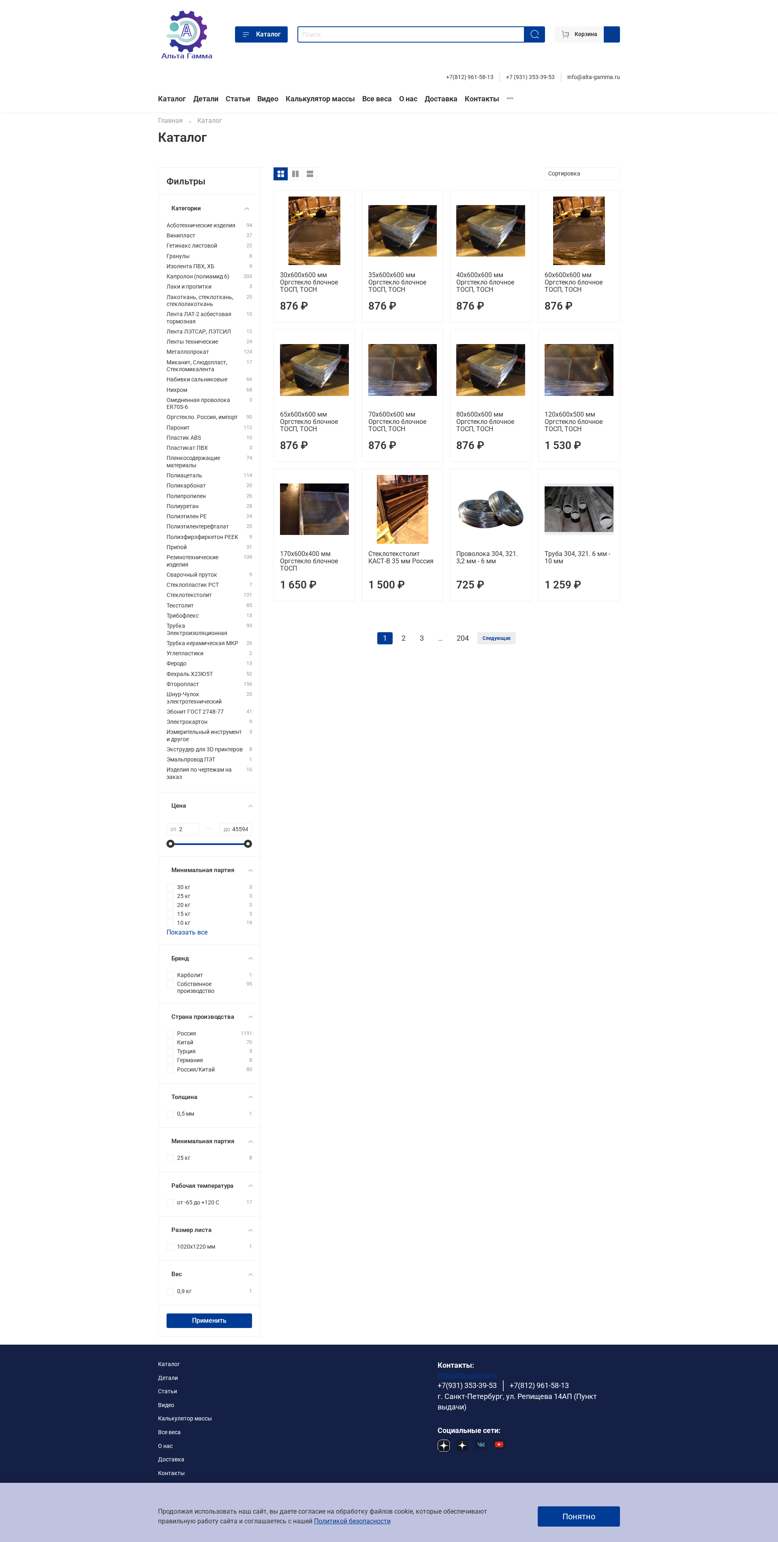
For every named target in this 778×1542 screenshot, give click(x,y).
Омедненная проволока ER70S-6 (198, 404)
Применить (209, 1320)
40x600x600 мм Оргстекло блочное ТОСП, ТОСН (485, 282)
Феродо (176, 663)
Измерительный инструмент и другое (204, 735)
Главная (170, 120)
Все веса (377, 99)
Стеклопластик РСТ (193, 585)
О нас (408, 99)
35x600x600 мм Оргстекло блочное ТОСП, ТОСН (397, 282)
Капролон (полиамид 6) (198, 276)
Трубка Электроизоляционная (197, 629)
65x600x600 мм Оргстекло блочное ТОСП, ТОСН (309, 422)
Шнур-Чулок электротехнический (194, 698)
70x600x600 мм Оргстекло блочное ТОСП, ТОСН (397, 422)
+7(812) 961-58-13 (470, 77)
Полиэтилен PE (187, 516)
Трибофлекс (183, 615)
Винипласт (181, 235)
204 (463, 638)
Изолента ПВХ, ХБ (190, 266)
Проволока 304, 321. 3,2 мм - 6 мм (487, 557)
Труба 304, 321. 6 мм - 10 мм (577, 557)
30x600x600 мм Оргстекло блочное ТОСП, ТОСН (309, 282)
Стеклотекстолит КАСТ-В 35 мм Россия (401, 557)
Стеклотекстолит (189, 595)
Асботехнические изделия (201, 225)
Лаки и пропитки (189, 286)
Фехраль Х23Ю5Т (190, 674)
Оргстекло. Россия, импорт (202, 417)
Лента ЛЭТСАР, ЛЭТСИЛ (199, 331)
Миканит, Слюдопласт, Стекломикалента (197, 366)
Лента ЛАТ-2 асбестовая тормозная (199, 318)
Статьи (238, 99)
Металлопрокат (188, 352)
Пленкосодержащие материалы (193, 461)
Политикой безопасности (352, 1521)
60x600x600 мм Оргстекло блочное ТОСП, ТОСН (574, 282)
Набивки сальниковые (197, 379)
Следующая (497, 638)
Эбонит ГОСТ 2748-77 (195, 711)
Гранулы (178, 256)
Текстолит (180, 605)
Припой (177, 547)
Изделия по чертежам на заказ (199, 773)
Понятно (578, 1516)
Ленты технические (192, 341)
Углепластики (185, 653)
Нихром (177, 390)
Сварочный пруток (192, 574)
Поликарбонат (186, 485)
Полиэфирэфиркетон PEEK (202, 537)
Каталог (268, 34)
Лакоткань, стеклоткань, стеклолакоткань (200, 301)
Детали (205, 99)
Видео (267, 99)
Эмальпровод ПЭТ (191, 759)
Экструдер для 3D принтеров (205, 749)
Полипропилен (186, 496)
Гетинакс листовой (192, 245)
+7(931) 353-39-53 (467, 1386)
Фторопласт (183, 684)
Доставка (441, 99)
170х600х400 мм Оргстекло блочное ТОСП (309, 561)
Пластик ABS (184, 437)
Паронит (178, 427)
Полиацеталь (184, 475)
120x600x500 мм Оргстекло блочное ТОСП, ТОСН (574, 422)
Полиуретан (183, 506)
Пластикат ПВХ (187, 448)
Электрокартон (187, 722)
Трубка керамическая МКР (202, 643)
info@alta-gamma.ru (593, 77)
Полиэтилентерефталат (198, 526)
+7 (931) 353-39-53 (530, 77)
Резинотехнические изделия (192, 561)
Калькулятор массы (320, 99)
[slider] (171, 844)
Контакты (482, 99)
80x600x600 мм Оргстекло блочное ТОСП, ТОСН (485, 422)
